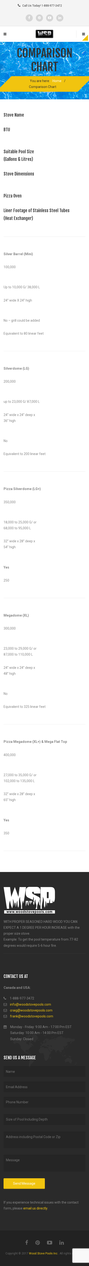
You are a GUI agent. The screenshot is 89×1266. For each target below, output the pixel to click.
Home (56, 81)
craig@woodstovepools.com (31, 1010)
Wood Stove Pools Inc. (43, 1253)
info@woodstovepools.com (30, 1004)
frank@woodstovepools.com (31, 1016)
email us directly (35, 1208)
